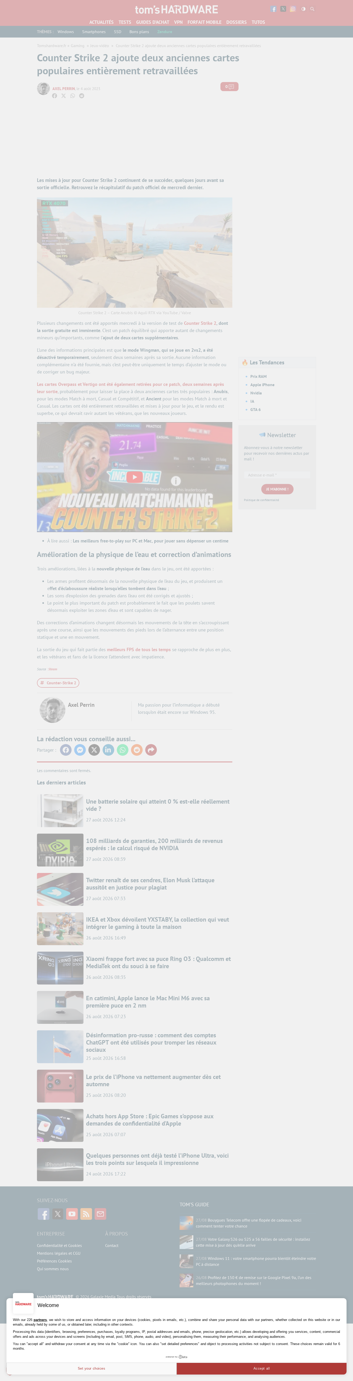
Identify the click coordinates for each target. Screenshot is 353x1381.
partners (40, 1320)
